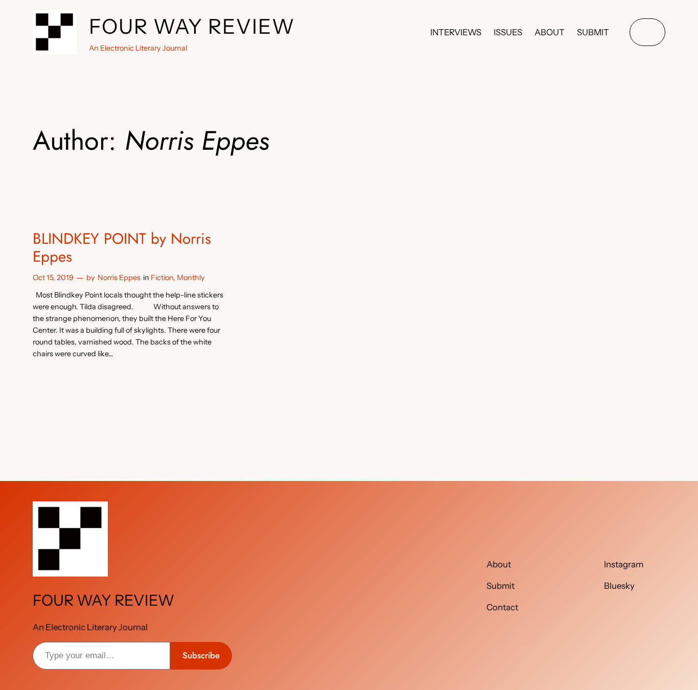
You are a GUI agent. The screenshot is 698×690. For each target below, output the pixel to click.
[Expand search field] (647, 32)
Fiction (162, 277)
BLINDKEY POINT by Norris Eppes (122, 247)
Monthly (191, 277)
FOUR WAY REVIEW (192, 26)
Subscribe (201, 655)
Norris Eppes (119, 277)
